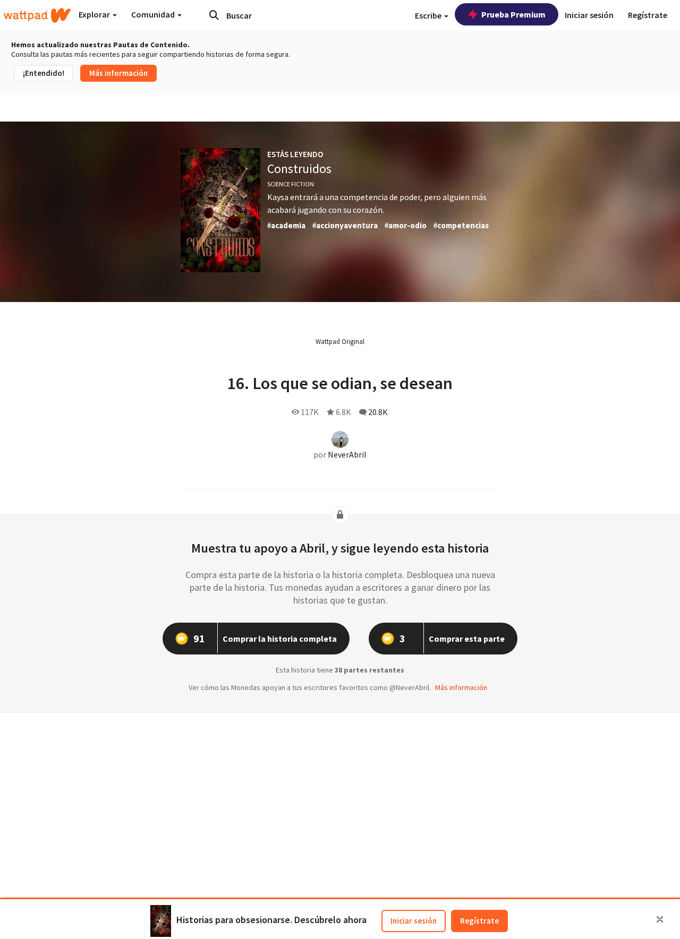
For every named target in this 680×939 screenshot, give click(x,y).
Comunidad (153, 14)
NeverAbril (347, 454)
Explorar (95, 14)
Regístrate (479, 921)
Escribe (429, 15)
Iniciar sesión (413, 921)
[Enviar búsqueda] (214, 14)
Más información (118, 73)
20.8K (378, 412)
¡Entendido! (43, 73)
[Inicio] (37, 15)
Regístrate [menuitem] (647, 15)
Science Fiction (290, 184)
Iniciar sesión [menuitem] (589, 15)
